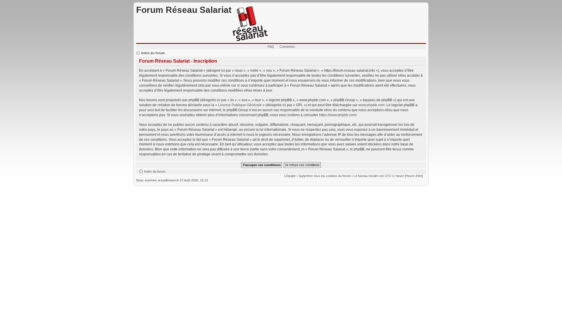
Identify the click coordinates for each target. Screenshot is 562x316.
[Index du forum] (250, 24)
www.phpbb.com (371, 105)
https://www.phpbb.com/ (338, 115)
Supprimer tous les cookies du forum (325, 176)
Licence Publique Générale (240, 105)
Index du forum (153, 53)
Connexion (287, 46)
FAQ (271, 46)
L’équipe (290, 176)
